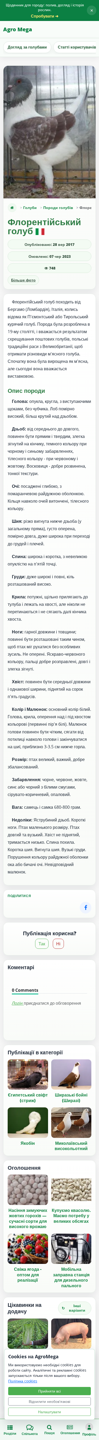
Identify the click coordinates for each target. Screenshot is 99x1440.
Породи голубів (58, 207)
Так (42, 944)
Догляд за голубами (27, 47)
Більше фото (23, 279)
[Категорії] (12, 207)
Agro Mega (17, 29)
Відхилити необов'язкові (49, 1401)
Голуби (30, 207)
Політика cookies (22, 1381)
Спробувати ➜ (45, 16)
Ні (58, 944)
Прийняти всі (49, 1391)
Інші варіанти (73, 1308)
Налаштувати (49, 1411)
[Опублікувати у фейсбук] (85, 907)
